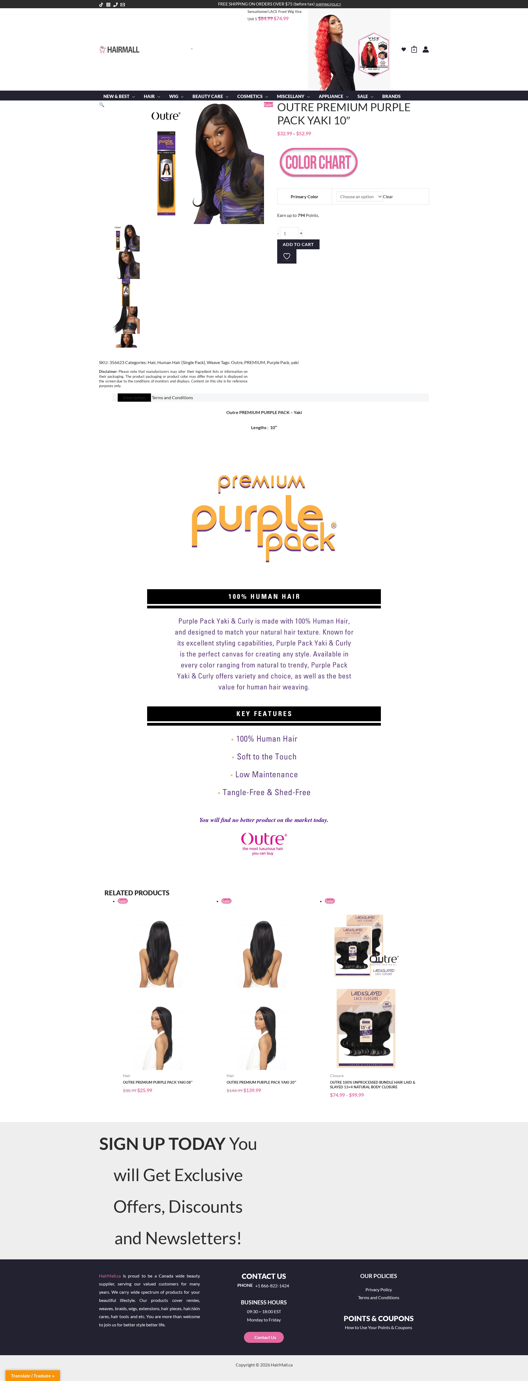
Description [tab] (134, 397)
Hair (152, 362)
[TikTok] (101, 4)
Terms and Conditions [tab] (172, 397)
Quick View (167, 1065)
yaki (295, 362)
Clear (388, 196)
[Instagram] (108, 4)
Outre (237, 362)
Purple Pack (278, 362)
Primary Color (304, 196)
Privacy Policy (378, 1289)
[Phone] (115, 4)
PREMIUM (254, 362)
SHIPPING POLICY (328, 4)
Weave (213, 362)
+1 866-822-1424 (272, 1286)
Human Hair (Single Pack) (181, 362)
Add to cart (298, 244)
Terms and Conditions (378, 1297)
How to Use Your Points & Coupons (378, 1327)
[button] (132, 96)
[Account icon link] (425, 49)
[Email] (122, 4)
